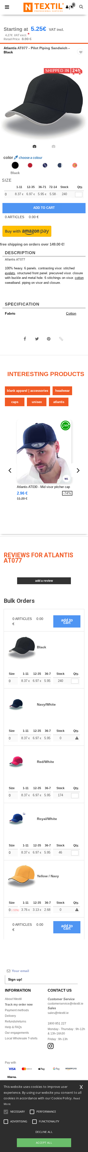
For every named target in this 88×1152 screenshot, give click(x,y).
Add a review (44, 580)
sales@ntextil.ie (58, 1013)
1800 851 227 (57, 1023)
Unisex (37, 402)
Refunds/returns (15, 1021)
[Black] (15, 165)
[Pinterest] (49, 339)
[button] (67, 7)
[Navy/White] (59, 165)
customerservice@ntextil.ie (65, 1003)
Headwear (62, 390)
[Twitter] (37, 339)
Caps (14, 402)
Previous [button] (10, 107)
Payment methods (17, 1010)
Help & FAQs (13, 1027)
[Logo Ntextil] (43, 7)
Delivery (10, 1016)
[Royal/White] (45, 165)
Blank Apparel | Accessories (27, 390)
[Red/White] (30, 165)
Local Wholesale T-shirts (21, 1038)
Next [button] (80, 107)
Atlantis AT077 (15, 259)
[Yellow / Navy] (74, 165)
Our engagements (17, 1032)
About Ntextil (13, 999)
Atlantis (10, 48)
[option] (44, 103)
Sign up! (15, 979)
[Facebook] (25, 339)
